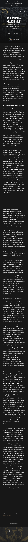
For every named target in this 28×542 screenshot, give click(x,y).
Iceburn (19, 31)
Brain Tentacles (18, 30)
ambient (16, 24)
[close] (26, 3)
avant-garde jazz (13, 28)
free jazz (13, 31)
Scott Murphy (16, 39)
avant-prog (7, 30)
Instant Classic (7, 515)
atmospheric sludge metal (13, 26)
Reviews (10, 24)
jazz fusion (8, 33)
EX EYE (7, 31)
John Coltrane (18, 33)
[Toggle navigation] (20, 11)
